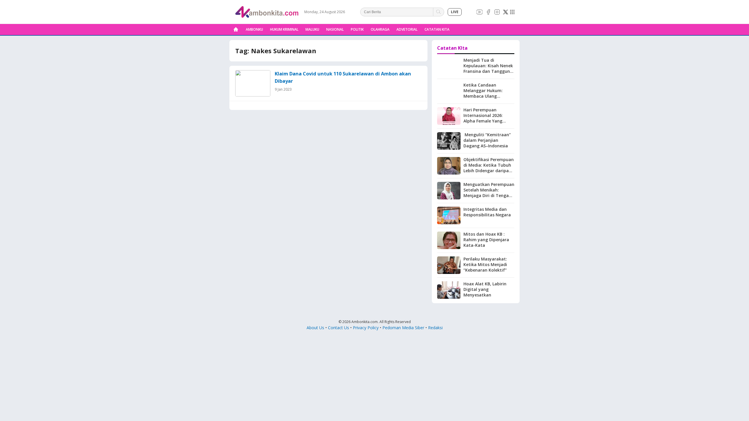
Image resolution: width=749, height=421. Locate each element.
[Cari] (438, 12)
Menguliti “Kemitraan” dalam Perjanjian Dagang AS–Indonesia (487, 140)
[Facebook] (488, 12)
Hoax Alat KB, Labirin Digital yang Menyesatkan (484, 289)
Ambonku (254, 29)
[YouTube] (479, 12)
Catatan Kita (437, 29)
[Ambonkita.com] (236, 29)
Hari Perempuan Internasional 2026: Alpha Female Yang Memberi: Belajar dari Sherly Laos (485, 121)
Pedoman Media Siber (403, 327)
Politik (357, 29)
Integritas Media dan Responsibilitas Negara (487, 212)
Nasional (335, 29)
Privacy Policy (366, 327)
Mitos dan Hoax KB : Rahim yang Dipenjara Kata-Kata (486, 239)
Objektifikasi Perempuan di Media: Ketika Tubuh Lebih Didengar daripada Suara (488, 168)
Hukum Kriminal (284, 29)
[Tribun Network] (512, 12)
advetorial (407, 29)
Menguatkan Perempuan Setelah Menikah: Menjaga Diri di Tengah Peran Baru (488, 193)
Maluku (312, 29)
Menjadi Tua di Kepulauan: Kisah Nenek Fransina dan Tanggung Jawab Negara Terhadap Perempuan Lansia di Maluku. (488, 73)
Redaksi (435, 327)
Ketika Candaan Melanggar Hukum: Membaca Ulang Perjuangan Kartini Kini (487, 93)
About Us (315, 327)
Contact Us (338, 327)
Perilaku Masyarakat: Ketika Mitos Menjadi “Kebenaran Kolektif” (485, 264)
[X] (505, 12)
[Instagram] (497, 12)
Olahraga (380, 29)
